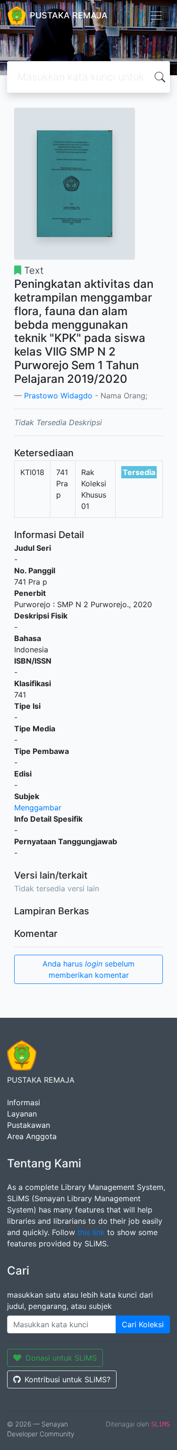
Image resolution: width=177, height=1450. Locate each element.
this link (91, 1232)
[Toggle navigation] (156, 15)
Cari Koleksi (143, 1324)
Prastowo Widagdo (58, 395)
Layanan (22, 1113)
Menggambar (37, 807)
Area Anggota (32, 1136)
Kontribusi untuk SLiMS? (67, 1379)
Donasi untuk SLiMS (61, 1358)
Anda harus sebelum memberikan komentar (88, 969)
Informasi (23, 1102)
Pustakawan (28, 1125)
